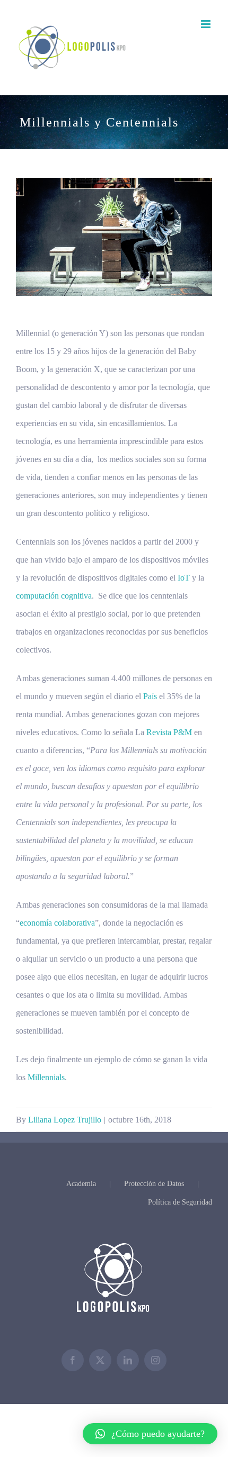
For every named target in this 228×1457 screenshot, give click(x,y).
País (150, 696)
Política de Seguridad (180, 1202)
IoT (184, 577)
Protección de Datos (154, 1184)
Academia (81, 1184)
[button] (150, 1433)
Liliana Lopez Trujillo (64, 1119)
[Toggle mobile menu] (206, 24)
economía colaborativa (57, 922)
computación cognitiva (54, 595)
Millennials (46, 1077)
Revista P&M (169, 732)
